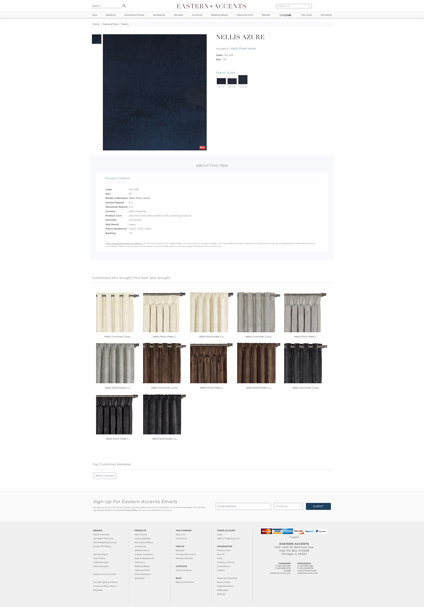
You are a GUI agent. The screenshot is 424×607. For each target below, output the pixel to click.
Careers (221, 570)
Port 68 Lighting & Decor (105, 582)
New (94, 15)
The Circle (306, 15)
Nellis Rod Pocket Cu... (212, 336)
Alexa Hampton (101, 566)
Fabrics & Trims (245, 15)
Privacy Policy (130, 510)
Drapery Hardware (143, 554)
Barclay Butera (100, 554)
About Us (180, 534)
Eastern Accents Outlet (104, 574)
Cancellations (223, 566)
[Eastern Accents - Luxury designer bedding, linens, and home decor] (212, 5)
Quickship (326, 15)
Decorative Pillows (134, 15)
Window (178, 15)
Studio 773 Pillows (102, 546)
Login (220, 534)
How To (221, 554)
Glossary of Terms (226, 562)
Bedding (111, 15)
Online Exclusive (142, 574)
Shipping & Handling (227, 578)
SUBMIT (318, 506)
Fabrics (125, 24)
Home (96, 24)
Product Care (223, 550)
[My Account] (329, 6)
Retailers (180, 550)
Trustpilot (294, 537)
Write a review (104, 475)
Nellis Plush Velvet (243, 48)
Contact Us (181, 538)
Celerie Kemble (100, 562)
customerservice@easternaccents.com (307, 571)
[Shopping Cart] (331, 6)
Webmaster (223, 590)
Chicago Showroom (186, 554)
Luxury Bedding (142, 538)
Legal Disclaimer (225, 586)
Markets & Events (184, 558)
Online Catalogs (183, 570)
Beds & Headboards (144, 558)
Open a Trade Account (228, 538)
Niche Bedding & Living (104, 542)
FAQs (219, 558)
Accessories (159, 15)
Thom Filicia (99, 558)
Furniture (197, 15)
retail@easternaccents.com (280, 571)
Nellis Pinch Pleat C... (165, 336)
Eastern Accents (101, 534)
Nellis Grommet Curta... (118, 336)
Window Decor (142, 550)
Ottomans (139, 562)
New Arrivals (140, 534)
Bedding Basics (219, 15)
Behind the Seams (185, 582)
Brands (266, 15)
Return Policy (224, 582)
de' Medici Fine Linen (103, 538)
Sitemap (221, 594)
